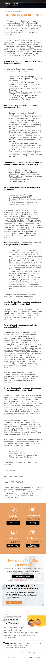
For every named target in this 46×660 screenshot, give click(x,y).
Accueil (5, 11)
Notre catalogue (33, 515)
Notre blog (13, 538)
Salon (7, 612)
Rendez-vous (32, 538)
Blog (25, 614)
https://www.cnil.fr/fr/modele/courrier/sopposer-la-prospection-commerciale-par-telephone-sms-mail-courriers (23, 413)
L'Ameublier (11, 3)
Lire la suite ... (14, 603)
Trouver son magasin (13, 516)
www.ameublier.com (19, 27)
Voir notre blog (23, 577)
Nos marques (28, 612)
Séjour (7, 614)
